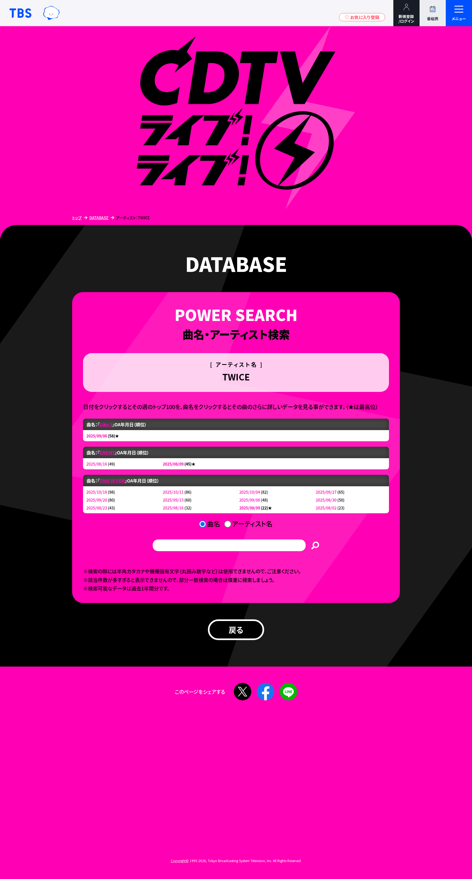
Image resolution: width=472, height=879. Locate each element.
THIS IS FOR (112, 480)
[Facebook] (265, 691)
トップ (77, 217)
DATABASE (98, 217)
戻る (236, 629)
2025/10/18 (96, 492)
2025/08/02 (326, 508)
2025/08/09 (173, 464)
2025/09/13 (173, 500)
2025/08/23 (96, 508)
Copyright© (180, 860)
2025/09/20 (96, 500)
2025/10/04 (249, 492)
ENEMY (107, 452)
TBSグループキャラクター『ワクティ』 (51, 13)
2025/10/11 (173, 492)
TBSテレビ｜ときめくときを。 (20, 13)
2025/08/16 (96, 464)
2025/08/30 (326, 500)
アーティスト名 (252, 523)
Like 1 (106, 424)
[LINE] (288, 691)
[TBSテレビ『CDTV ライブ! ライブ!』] (236, 118)
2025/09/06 (96, 436)
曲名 (213, 523)
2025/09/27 (326, 492)
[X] (242, 691)
